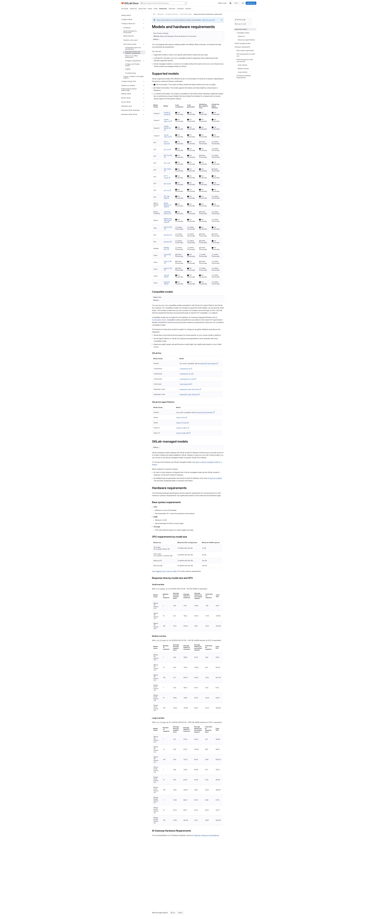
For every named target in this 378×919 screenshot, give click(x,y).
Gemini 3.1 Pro (180, 417)
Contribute (180, 8)
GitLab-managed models (243, 43)
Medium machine (243, 68)
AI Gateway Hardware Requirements (244, 76)
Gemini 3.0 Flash (181, 423)
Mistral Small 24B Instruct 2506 (168, 220)
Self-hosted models (129, 44)
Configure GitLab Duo (128, 23)
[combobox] (230, 3)
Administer (163, 8)
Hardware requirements (242, 47)
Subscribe (172, 8)
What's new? (222, 3)
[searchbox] (163, 3)
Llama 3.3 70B (167, 283)
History (155, 39)
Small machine (242, 65)
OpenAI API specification (208, 363)
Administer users (126, 106)
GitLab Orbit (142, 8)
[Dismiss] (221, 20)
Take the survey (207, 20)
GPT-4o (166, 149)
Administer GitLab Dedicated (130, 110)
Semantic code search (130, 40)
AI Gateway (127, 27)
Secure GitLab (125, 102)
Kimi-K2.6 (167, 242)
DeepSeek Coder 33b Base (189, 394)
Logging (127, 69)
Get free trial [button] (251, 3)
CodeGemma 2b (185, 369)
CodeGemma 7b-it (186, 374)
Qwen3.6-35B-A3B (182, 433)
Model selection (128, 36)
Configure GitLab (126, 19)
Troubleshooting (130, 73)
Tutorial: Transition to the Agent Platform (133, 77)
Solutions (188, 8)
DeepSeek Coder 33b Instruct (189, 389)
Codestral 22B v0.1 (167, 212)
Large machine (242, 72)
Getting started (126, 15)
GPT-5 (166, 163)
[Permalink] (180, 73)
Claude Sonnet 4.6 (167, 127)
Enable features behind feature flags (129, 89)
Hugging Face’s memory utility (166, 571)
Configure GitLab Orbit (128, 81)
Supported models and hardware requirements (132, 52)
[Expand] (144, 19)
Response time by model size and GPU (245, 60)
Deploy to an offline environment (131, 56)
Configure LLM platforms (133, 61)
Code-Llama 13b (185, 384)
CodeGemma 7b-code (187, 379)
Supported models (241, 29)
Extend (150, 8)
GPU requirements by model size (246, 55)
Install (156, 8)
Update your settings (128, 85)
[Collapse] (144, 23)
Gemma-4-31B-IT (181, 428)
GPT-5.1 (166, 184)
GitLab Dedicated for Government (130, 31)
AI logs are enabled (215, 478)
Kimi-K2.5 (167, 235)
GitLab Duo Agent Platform (246, 40)
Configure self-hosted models (132, 64)
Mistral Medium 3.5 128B (167, 205)
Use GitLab (124, 8)
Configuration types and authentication (133, 48)
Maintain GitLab (126, 94)
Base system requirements (245, 50)
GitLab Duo (133, 8)
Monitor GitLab (126, 98)
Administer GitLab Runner (129, 114)
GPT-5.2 (166, 190)
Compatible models (243, 33)
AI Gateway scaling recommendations (205, 835)
